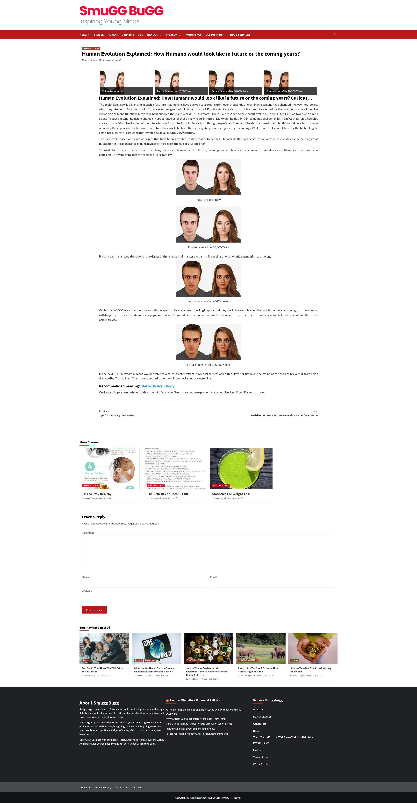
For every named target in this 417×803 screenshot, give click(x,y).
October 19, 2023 (158, 675)
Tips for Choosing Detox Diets (117, 413)
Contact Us (259, 723)
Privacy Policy (261, 742)
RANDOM (152, 34)
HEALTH (84, 34)
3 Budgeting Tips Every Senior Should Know (190, 728)
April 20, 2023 (313, 675)
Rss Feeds (258, 749)
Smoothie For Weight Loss (231, 494)
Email (214, 577)
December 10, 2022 (100, 498)
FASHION (172, 34)
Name (86, 577)
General (86, 660)
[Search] (336, 34)
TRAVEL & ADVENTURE (196, 660)
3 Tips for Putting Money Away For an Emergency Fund (197, 733)
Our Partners (214, 34)
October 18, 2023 (210, 679)
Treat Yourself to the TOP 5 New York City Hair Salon (283, 737)
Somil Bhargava (91, 60)
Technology (150, 660)
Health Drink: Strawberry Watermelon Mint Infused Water (284, 413)
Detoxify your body (158, 386)
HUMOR (113, 34)
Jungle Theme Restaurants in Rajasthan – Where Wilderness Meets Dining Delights (206, 672)
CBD (140, 34)
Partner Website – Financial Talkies (194, 700)
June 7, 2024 (104, 675)
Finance (294, 660)
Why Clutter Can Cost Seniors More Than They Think (196, 718)
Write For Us (193, 34)
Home (256, 730)
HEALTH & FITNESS (91, 48)
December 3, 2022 (110, 60)
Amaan (87, 498)
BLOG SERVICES (240, 34)
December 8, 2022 (168, 498)
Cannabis (128, 34)
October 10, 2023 (262, 675)
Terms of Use (260, 757)
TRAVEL (99, 34)
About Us (258, 709)
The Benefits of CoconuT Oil (167, 494)
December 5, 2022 (233, 498)
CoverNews (219, 797)
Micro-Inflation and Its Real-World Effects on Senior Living (199, 723)
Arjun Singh (154, 498)
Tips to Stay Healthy (96, 494)
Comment (89, 532)
